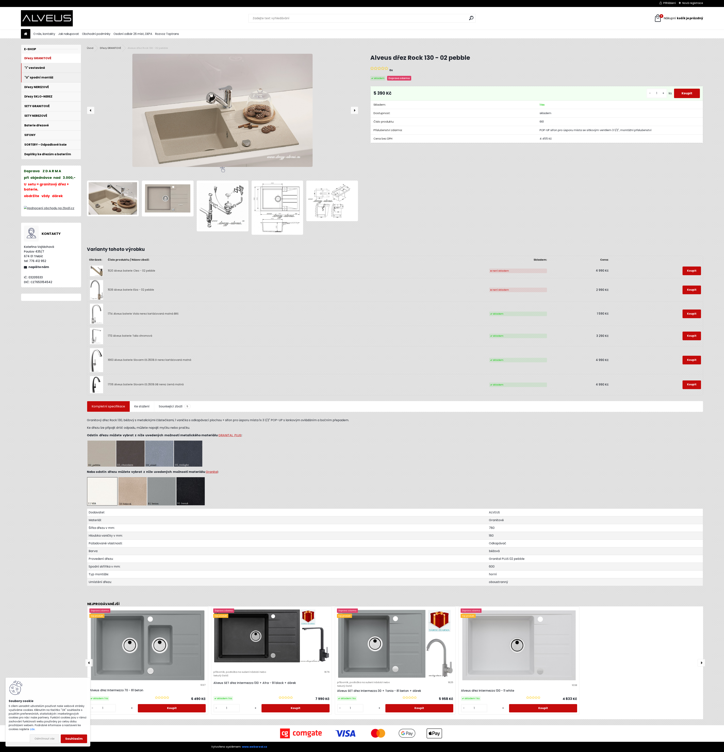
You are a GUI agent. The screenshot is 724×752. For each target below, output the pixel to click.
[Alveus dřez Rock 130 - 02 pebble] (222, 110)
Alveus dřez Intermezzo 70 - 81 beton (116, 690)
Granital (212, 472)
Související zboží (173, 406)
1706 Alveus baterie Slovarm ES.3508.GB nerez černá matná (146, 384)
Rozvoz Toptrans (167, 34)
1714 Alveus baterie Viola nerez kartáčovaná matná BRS (143, 314)
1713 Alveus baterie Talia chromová (130, 336)
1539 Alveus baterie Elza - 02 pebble (131, 290)
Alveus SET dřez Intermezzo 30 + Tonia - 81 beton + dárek (379, 691)
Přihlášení (669, 3)
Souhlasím (74, 739)
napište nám (38, 267)
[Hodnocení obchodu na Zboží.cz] (49, 208)
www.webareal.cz (254, 747)
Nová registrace (692, 3)
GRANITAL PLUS (229, 435)
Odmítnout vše (44, 738)
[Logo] (47, 18)
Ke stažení (142, 406)
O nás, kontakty (44, 34)
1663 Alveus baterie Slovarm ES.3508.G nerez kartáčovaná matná (149, 360)
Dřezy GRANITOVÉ (110, 48)
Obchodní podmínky (96, 34)
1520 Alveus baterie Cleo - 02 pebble (131, 271)
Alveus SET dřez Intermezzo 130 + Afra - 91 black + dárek (254, 683)
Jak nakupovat (68, 34)
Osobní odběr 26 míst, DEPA (133, 34)
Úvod (90, 48)
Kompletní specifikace (108, 406)
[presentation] (90, 110)
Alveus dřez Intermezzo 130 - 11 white (487, 691)
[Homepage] (25, 34)
